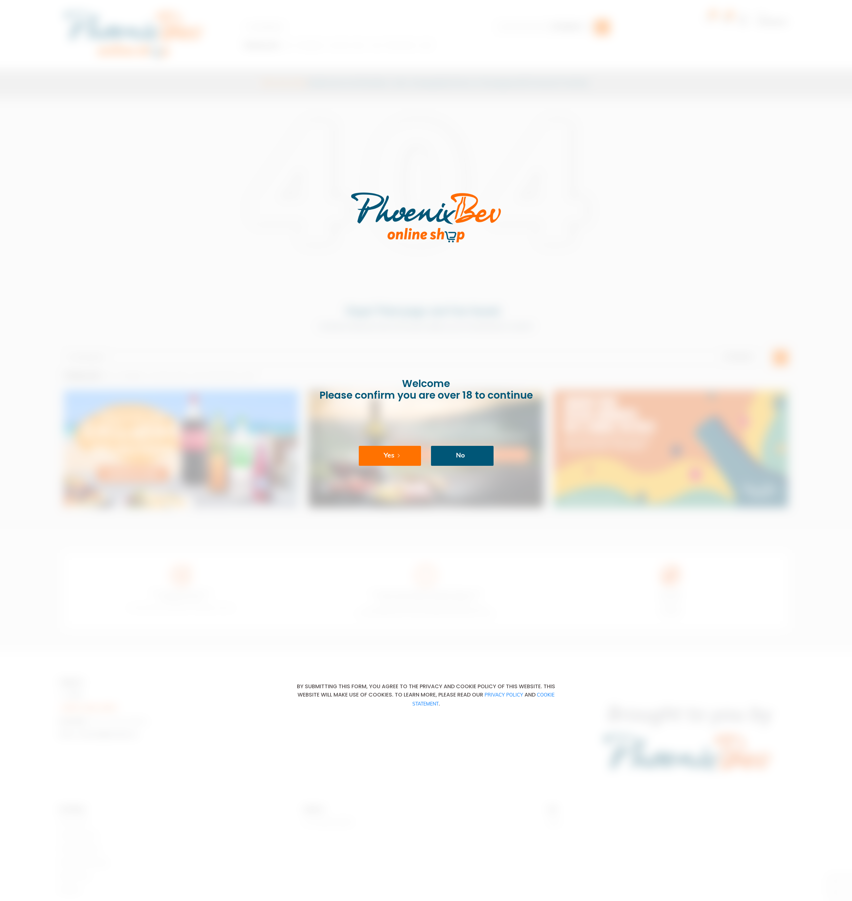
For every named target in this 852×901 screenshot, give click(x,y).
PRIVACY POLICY (504, 695)
